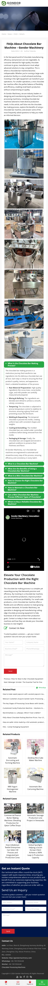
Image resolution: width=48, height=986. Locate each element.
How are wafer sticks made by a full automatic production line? (24, 722)
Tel (6, 984)
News (10, 34)
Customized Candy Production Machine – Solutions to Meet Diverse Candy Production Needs (24, 708)
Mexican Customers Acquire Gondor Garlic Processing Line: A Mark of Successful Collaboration (24, 699)
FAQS (16, 34)
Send (10, 671)
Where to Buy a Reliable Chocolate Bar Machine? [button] (25, 503)
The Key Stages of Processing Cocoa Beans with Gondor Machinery (24, 703)
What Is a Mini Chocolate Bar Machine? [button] (25, 475)
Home (4, 34)
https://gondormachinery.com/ (20, 958)
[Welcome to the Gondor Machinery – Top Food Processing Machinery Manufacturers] (10, 3)
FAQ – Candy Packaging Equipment (16, 727)
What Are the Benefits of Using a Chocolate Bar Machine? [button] (22, 469)
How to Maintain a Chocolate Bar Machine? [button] (22, 488)
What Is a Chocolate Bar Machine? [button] (23, 464)
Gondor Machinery (22, 973)
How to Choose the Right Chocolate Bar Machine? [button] (25, 481)
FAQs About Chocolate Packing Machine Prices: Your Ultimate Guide (24, 717)
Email (18, 984)
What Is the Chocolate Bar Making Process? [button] (23, 364)
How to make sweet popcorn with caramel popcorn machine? (24, 694)
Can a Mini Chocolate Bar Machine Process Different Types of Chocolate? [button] (24, 496)
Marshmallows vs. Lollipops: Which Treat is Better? (22, 713)
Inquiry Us (30, 984)
